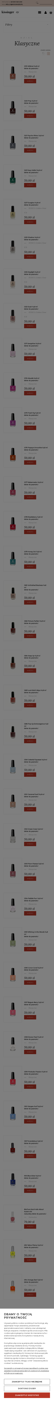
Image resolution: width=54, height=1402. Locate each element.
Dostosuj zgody (27, 1388)
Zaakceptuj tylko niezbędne (27, 1382)
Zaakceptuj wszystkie (27, 1395)
